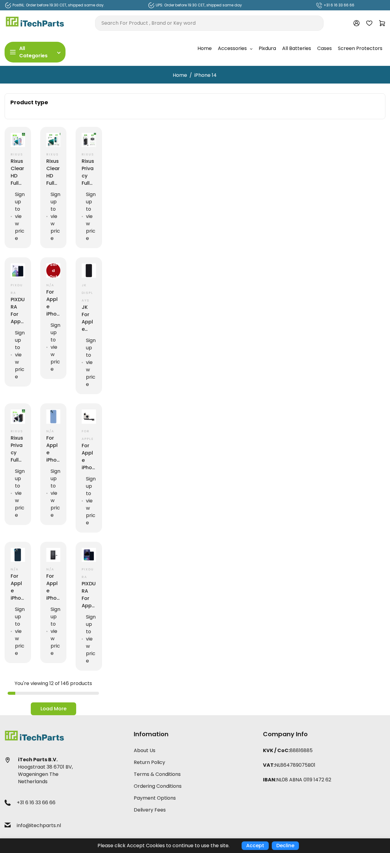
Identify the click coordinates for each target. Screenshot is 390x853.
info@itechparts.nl (39, 825)
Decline (285, 845)
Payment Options (155, 797)
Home (180, 75)
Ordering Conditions (158, 786)
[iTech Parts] (35, 22)
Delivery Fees (150, 809)
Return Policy (149, 762)
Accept (255, 845)
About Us (144, 750)
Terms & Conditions (157, 774)
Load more (53, 708)
